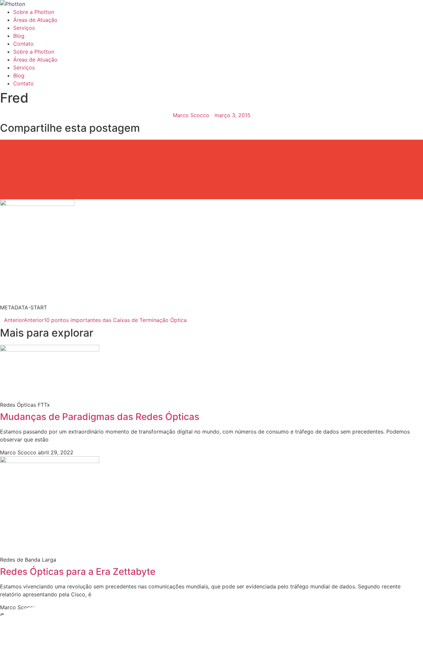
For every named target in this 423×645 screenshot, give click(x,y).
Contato (23, 43)
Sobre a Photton (33, 12)
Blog (18, 35)
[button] (211, 147)
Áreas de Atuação (35, 20)
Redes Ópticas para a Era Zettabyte (77, 571)
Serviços (24, 27)
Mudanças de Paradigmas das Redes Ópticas (99, 416)
